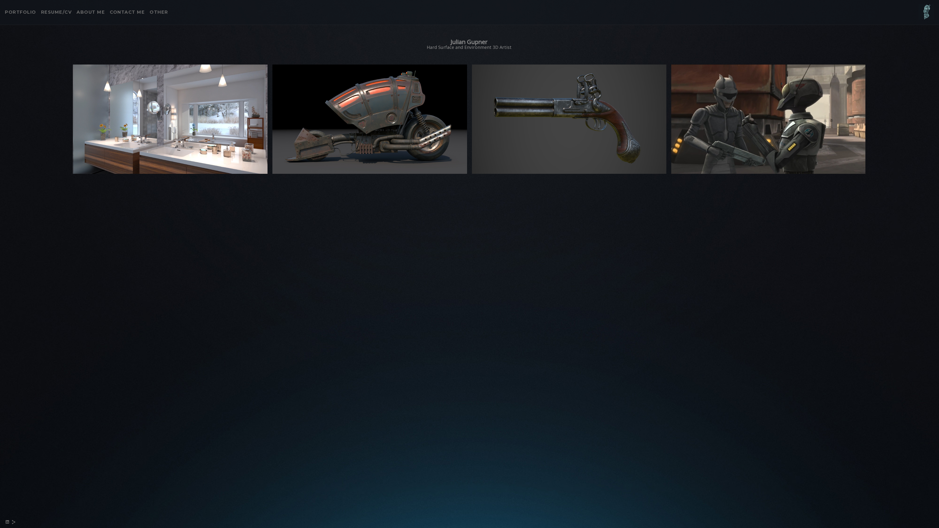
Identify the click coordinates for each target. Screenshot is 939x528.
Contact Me (127, 12)
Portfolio (20, 12)
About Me (91, 12)
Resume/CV (56, 12)
